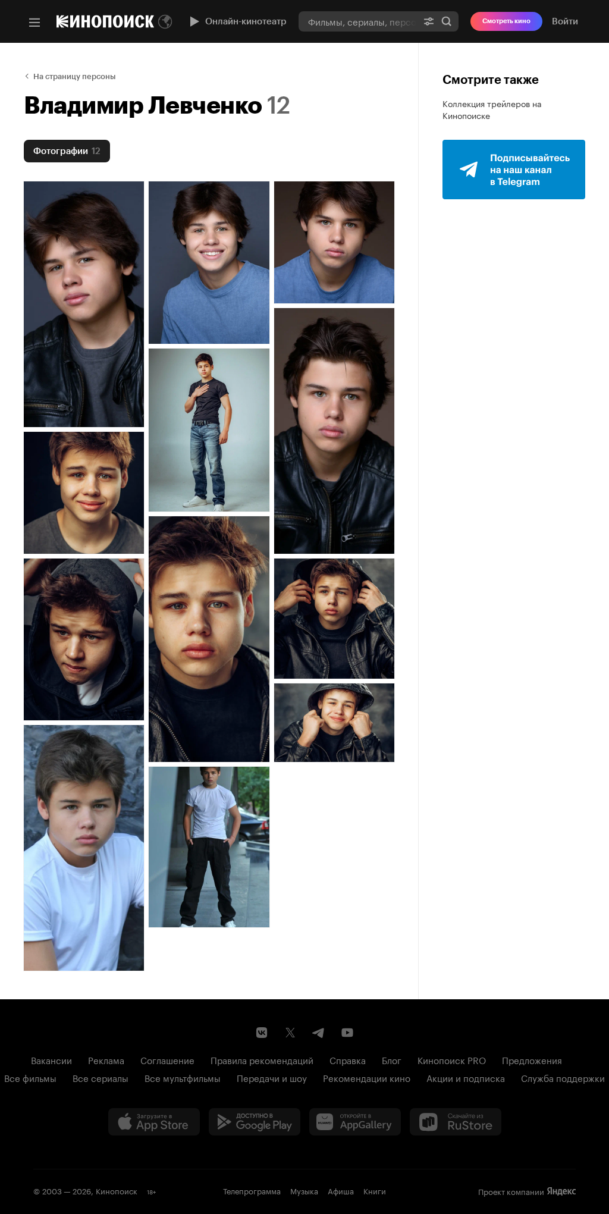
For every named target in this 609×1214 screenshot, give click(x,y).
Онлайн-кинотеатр (246, 21)
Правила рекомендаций (262, 1059)
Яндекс (561, 1191)
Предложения (532, 1059)
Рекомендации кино (366, 1077)
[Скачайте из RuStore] (455, 1121)
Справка (347, 1059)
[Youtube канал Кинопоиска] (347, 1032)
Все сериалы (100, 1077)
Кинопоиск (116, 1190)
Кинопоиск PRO (451, 1059)
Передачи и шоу (272, 1077)
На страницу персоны (74, 76)
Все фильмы (30, 1077)
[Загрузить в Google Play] (254, 1121)
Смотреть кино (506, 21)
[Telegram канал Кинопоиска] (319, 1032)
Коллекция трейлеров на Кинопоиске (492, 108)
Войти (565, 21)
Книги (374, 1190)
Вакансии (51, 1059)
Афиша (341, 1190)
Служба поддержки (563, 1077)
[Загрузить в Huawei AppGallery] (355, 1121)
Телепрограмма (252, 1190)
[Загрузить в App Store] (154, 1121)
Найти (447, 21)
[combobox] (358, 21)
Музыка (304, 1190)
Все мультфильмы (183, 1077)
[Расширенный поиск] (429, 21)
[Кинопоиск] (105, 21)
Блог (391, 1059)
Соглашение (167, 1059)
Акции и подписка (465, 1077)
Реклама (106, 1059)
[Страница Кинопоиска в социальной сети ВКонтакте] (262, 1032)
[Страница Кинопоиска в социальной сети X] (290, 1032)
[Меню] (34, 22)
